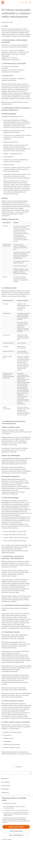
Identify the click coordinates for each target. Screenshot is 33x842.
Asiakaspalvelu (5, 778)
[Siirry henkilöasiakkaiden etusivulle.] (2, 2)
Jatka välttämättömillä (16, 835)
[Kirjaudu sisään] (26, 2)
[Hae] (18, 2)
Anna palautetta (5, 782)
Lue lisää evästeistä (6, 839)
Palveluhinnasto (5, 789)
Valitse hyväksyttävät (16, 831)
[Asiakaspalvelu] (22, 2)
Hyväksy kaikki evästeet (16, 827)
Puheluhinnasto (5, 792)
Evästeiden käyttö (5, 785)
